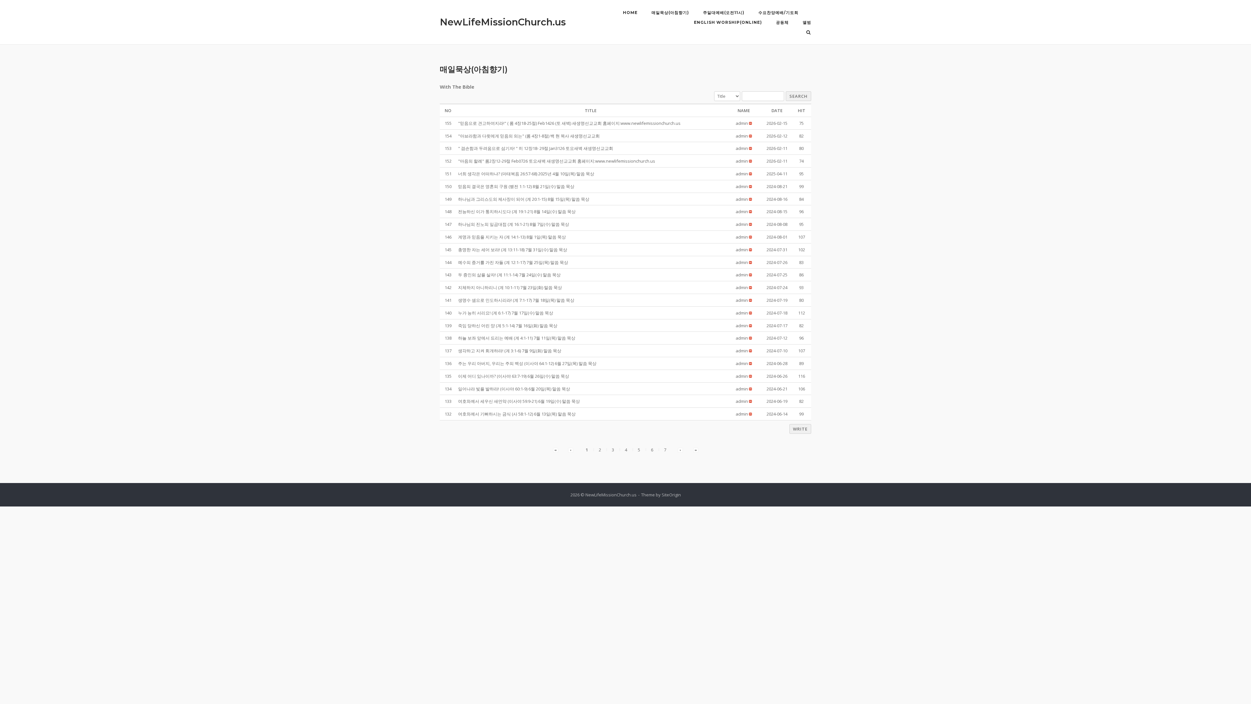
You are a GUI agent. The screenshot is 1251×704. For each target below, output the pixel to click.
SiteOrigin (671, 495)
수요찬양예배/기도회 (778, 12)
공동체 (782, 22)
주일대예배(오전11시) (723, 12)
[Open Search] (808, 33)
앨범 (807, 22)
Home (630, 12)
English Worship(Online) (728, 22)
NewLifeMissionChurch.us (503, 22)
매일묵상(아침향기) (670, 12)
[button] (742, 123)
